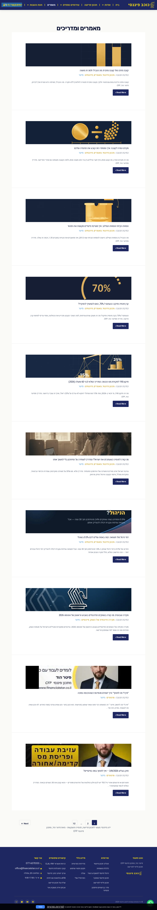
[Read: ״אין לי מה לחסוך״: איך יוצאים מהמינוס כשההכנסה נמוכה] (78, 677)
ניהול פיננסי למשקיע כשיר (98, 873)
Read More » (120, 91)
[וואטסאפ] (22, 902)
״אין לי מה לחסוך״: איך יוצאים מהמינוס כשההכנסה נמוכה (103, 693)
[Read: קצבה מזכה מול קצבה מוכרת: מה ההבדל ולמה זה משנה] (78, 54)
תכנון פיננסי (108, 75)
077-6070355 (32, 863)
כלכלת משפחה (103, 868)
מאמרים (51, 5)
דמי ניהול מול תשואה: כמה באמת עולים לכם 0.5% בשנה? (103, 537)
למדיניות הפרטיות (55, 906)
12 (74, 823)
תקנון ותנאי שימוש (77, 868)
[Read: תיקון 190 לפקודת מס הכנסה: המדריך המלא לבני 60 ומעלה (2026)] (78, 366)
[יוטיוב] (27, 902)
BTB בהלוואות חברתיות (56, 878)
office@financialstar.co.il (27, 868)
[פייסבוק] (33, 902)
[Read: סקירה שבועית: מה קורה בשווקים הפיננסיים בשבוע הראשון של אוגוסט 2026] (78, 599)
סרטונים (110, 697)
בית (117, 5)
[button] (150, 903)
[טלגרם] (16, 902)
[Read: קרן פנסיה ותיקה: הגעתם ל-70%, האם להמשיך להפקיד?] (78, 288)
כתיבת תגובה (122, 75)
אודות (108, 5)
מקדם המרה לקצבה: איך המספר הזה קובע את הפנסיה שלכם (101, 148)
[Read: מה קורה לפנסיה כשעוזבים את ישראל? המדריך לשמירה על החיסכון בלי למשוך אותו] (78, 443)
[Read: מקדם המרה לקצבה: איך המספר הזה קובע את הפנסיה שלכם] (78, 132)
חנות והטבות (36, 5)
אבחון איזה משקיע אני (56, 887)
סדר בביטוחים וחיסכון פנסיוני (100, 889)
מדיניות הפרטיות (78, 863)
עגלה (83, 873)
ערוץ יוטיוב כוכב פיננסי (56, 873)
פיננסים (89, 75)
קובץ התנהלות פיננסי (57, 868)
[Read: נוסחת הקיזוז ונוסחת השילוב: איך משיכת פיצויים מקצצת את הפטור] (78, 210)
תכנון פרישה (90, 5)
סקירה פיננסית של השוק (102, 619)
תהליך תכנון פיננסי (101, 863)
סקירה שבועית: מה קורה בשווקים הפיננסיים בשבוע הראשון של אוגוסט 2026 (94, 615)
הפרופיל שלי (80, 878)
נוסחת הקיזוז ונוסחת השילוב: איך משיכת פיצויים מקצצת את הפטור (98, 226)
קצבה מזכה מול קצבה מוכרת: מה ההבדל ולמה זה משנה (104, 70)
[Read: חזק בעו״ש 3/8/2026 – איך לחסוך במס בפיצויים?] (78, 755)
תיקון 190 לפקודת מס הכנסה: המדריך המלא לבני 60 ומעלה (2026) (99, 381)
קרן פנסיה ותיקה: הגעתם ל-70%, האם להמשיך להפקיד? (103, 304)
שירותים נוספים (71, 5)
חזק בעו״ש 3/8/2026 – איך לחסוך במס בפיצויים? (106, 771)
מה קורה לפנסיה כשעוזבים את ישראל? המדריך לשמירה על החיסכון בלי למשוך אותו (90, 459)
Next (25, 823)
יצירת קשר (16, 5)
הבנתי (40, 907)
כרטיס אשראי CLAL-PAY (55, 863)
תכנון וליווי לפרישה (101, 882)
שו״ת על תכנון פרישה (57, 882)
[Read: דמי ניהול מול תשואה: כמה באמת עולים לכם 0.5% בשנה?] (78, 521)
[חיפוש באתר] (6, 5)
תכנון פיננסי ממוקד (101, 878)
